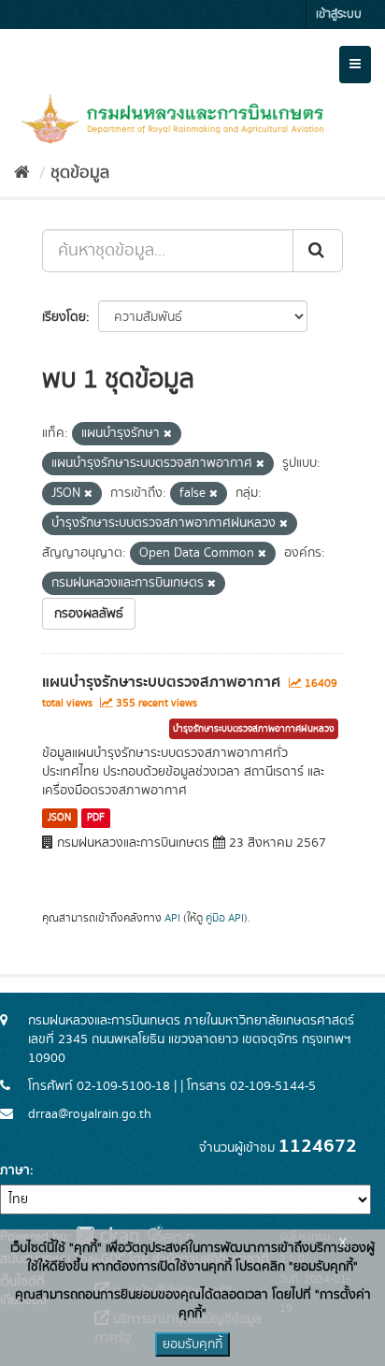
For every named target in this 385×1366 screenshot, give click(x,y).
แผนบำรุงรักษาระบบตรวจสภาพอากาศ (161, 682)
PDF (96, 817)
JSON (59, 817)
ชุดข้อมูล (79, 173)
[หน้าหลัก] (22, 173)
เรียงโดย (64, 317)
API (172, 918)
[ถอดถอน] (168, 434)
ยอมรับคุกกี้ (192, 1344)
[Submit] (317, 250)
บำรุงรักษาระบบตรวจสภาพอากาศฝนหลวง (254, 728)
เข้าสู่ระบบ (339, 14)
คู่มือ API (225, 918)
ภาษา (15, 1170)
